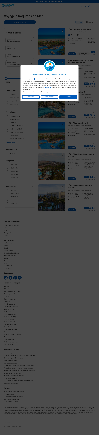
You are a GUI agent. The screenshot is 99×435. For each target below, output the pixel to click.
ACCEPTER (68, 97)
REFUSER (31, 97)
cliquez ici (48, 87)
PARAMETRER (49, 97)
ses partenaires (40, 79)
